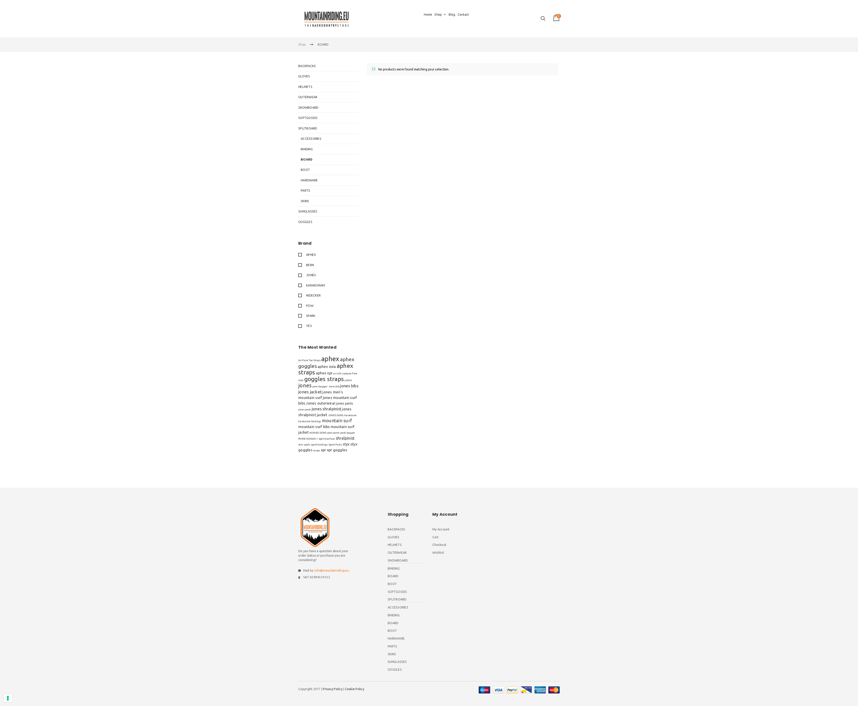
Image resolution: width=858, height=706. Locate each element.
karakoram (350, 415)
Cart (435, 537)
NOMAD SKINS (318, 432)
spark (307, 444)
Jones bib (333, 386)
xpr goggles (337, 450)
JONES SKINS (336, 415)
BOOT (305, 170)
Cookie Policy (354, 689)
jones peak (304, 409)
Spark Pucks (335, 444)
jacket (348, 380)
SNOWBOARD (308, 107)
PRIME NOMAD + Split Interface (316, 438)
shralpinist (345, 438)
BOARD (306, 159)
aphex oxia (327, 367)
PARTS (305, 190)
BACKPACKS (307, 66)
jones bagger (320, 386)
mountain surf (337, 420)
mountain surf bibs (314, 427)
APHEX (311, 255)
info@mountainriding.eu (331, 570)
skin (300, 444)
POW (309, 305)
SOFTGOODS (308, 118)
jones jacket (310, 391)
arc (335, 373)
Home (428, 14)
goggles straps (324, 378)
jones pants (344, 403)
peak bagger (347, 432)
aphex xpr (324, 373)
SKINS (305, 201)
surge (316, 450)
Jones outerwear (320, 403)
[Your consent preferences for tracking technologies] (8, 698)
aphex (330, 359)
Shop (438, 14)
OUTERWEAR (307, 97)
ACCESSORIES (311, 138)
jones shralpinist (326, 409)
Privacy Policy (333, 689)
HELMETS (305, 87)
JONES (311, 275)
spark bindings (319, 444)
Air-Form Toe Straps (309, 360)
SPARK (310, 316)
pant (329, 432)
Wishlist (438, 552)
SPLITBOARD (307, 128)
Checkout (439, 545)
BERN (310, 265)
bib (339, 373)
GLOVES (304, 76)
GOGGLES (305, 222)
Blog (452, 14)
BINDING (307, 149)
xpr (323, 450)
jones (304, 385)
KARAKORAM (315, 285)
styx (346, 444)
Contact (463, 14)
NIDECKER (313, 295)
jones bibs (349, 386)
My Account (441, 529)
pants (336, 432)
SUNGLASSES (308, 211)
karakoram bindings (309, 421)
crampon (346, 373)
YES (309, 326)
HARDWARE (309, 180)
